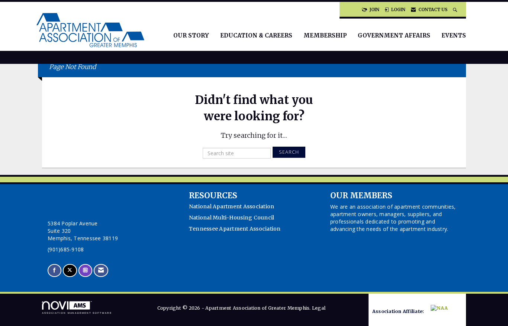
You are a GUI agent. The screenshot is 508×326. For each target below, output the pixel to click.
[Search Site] (456, 9)
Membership (325, 35)
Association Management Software (77, 313)
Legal (318, 308)
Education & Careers (256, 35)
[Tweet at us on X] (70, 270)
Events (453, 35)
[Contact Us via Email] (101, 270)
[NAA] (444, 312)
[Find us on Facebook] (54, 270)
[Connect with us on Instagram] (85, 270)
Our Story (191, 35)
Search (289, 152)
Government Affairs (394, 35)
